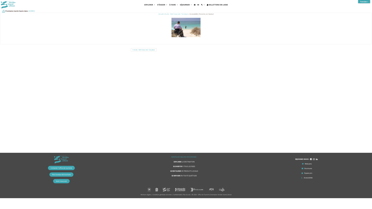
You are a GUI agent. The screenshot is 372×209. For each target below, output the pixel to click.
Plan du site (186, 195)
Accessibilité (308, 178)
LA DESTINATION (184, 162)
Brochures (308, 168)
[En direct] (198, 5)
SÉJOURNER (185, 5)
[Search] (203, 5)
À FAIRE (172, 5)
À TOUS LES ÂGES (184, 166)
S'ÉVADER (161, 5)
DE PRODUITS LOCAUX (184, 171)
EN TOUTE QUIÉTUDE (184, 176)
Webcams (308, 164)
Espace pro (308, 173)
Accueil (160, 14)
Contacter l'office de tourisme (61, 168)
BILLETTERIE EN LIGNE (218, 5)
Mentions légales (146, 195)
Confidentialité (177, 195)
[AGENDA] (194, 5)
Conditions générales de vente (162, 195)
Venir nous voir (61, 181)
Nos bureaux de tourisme (61, 174)
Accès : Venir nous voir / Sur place (176, 14)
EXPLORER (148, 5)
